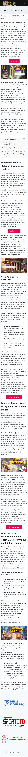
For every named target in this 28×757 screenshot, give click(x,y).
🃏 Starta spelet (14, 397)
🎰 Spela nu (14, 231)
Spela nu (14, 61)
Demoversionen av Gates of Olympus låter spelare (11, 143)
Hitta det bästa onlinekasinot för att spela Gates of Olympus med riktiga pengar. (14, 154)
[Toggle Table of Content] (23, 139)
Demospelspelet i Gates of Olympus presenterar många (14, 149)
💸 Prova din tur (14, 527)
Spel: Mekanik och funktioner (14, 146)
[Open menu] (24, 3)
